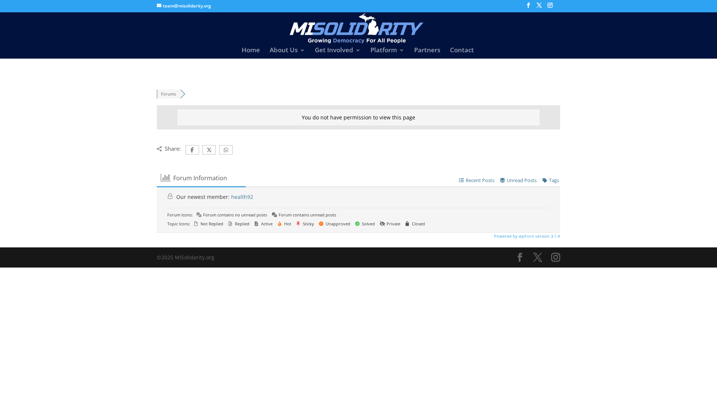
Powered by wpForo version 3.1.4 (526, 236)
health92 (242, 196)
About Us (284, 50)
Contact (462, 50)
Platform (383, 50)
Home (251, 50)
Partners (427, 50)
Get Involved (334, 50)
